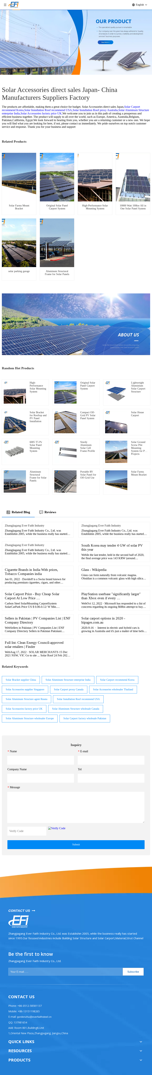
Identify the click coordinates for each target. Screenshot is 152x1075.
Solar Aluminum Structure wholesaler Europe (30, 718)
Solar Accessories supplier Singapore (25, 689)
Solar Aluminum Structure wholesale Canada (75, 708)
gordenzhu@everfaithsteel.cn (34, 1016)
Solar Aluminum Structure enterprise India (68, 679)
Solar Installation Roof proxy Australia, (95, 110)
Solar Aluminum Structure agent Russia (26, 699)
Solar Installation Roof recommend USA (78, 699)
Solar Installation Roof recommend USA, (48, 110)
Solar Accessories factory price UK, (41, 113)
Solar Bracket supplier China (21, 679)
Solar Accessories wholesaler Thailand (113, 689)
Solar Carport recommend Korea (117, 679)
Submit (76, 844)
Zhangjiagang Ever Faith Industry (24, 525)
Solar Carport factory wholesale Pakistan (84, 718)
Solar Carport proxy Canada (68, 689)
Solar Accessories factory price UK (24, 708)
